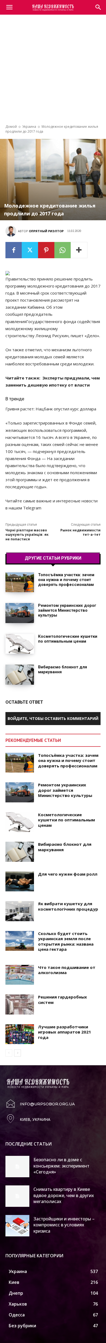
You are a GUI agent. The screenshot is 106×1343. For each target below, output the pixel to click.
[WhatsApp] (62, 250)
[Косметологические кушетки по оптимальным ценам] (19, 644)
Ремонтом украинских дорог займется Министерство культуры (67, 610)
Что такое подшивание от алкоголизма (66, 970)
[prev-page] (8, 1053)
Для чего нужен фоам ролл (67, 874)
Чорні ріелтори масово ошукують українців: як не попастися (27, 535)
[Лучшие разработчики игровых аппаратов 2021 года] (19, 1034)
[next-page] (17, 1053)
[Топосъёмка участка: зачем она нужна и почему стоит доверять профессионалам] (19, 582)
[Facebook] (13, 250)
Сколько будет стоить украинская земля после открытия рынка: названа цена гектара (65, 941)
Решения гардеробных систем (62, 999)
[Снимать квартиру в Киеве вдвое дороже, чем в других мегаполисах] (17, 1196)
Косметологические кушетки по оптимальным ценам (67, 639)
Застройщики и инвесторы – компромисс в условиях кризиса (64, 1225)
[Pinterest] (46, 250)
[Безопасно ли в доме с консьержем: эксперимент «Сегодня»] (17, 1166)
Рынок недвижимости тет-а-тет (80, 532)
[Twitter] (30, 250)
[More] (79, 250)
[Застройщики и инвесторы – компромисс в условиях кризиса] (17, 1225)
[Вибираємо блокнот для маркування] (19, 675)
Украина (29, 126)
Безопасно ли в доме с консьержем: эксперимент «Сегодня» (61, 1166)
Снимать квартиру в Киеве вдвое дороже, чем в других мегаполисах (63, 1195)
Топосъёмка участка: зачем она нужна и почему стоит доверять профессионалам (66, 579)
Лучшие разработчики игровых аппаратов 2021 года (64, 1032)
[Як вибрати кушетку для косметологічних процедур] (19, 911)
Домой (11, 126)
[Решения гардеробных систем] (19, 1004)
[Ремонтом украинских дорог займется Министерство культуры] (19, 613)
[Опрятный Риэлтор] (11, 231)
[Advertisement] (53, 72)
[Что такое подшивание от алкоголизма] (19, 975)
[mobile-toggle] (9, 7)
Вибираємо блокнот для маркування (64, 846)
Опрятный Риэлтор (46, 231)
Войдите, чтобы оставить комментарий (53, 718)
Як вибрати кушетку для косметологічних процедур (68, 906)
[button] (98, 7)
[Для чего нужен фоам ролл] (19, 882)
